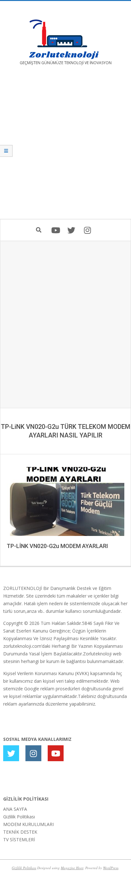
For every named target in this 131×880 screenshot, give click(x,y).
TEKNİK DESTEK (20, 832)
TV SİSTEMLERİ (19, 839)
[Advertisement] (65, 146)
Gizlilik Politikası (19, 817)
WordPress (110, 867)
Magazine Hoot (72, 867)
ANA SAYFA (15, 809)
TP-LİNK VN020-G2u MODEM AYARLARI (57, 546)
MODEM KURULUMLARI (28, 824)
